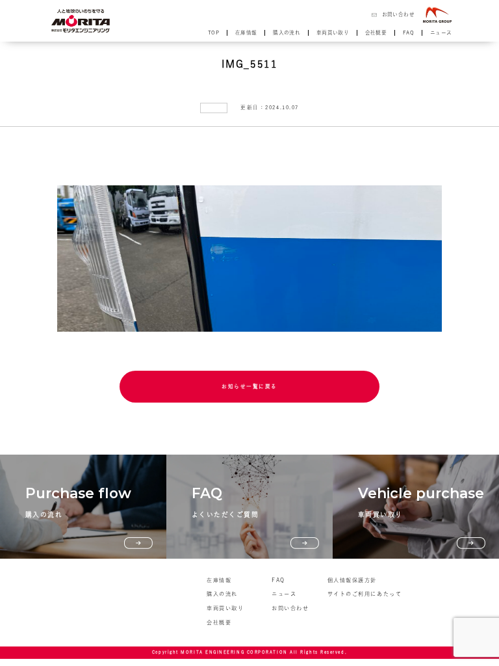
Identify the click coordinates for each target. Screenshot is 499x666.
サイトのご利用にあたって (364, 593)
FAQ (408, 32)
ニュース (441, 32)
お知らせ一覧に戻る (249, 386)
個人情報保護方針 (352, 580)
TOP (213, 32)
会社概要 (376, 32)
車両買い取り (332, 32)
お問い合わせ (398, 14)
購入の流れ (286, 32)
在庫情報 (246, 32)
